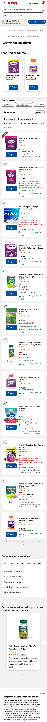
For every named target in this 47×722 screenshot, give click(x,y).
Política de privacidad (16, 720)
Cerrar (42, 693)
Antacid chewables (12, 576)
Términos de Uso (31, 720)
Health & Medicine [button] (25, 119)
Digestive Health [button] (11, 123)
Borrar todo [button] (7, 127)
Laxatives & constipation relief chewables (22, 563)
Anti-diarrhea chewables (15, 587)
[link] (28, 145)
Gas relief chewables (13, 581)
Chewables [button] (9, 119)
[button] (39, 112)
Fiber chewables (11, 592)
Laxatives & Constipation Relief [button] (32, 123)
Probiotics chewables (14, 571)
